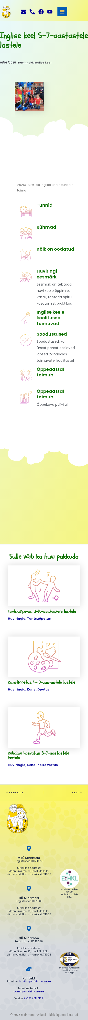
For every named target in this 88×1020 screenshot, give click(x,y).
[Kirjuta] (23, 11)
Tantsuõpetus (39, 618)
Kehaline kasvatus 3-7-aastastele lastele (38, 755)
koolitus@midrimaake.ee (35, 981)
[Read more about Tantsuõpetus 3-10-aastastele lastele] (44, 586)
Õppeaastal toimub (50, 394)
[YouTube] (50, 11)
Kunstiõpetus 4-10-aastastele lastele (41, 682)
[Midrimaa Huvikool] (6, 12)
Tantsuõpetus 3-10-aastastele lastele (42, 611)
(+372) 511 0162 (33, 998)
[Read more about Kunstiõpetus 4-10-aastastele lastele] (44, 656)
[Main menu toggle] (62, 11)
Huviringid (25, 62)
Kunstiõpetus (38, 689)
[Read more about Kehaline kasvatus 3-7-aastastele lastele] (44, 727)
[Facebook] (41, 11)
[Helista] (32, 11)
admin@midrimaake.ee (29, 991)
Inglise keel (42, 62)
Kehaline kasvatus (42, 765)
